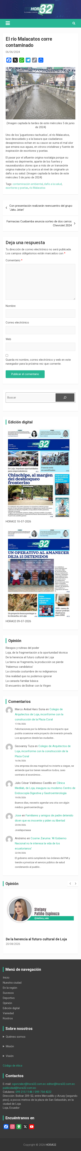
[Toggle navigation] (8, 23)
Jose (18, 815)
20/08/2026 (13, 943)
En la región (10, 987)
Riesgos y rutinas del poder (22, 648)
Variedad (8, 1013)
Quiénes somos (15, 1036)
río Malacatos (37, 187)
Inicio (6, 977)
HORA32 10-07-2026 (18, 521)
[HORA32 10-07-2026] (39, 473)
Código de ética (12, 1065)
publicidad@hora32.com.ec (19, 1088)
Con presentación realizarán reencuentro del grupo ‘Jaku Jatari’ (40, 207)
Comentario (14, 260)
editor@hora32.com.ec (61, 1084)
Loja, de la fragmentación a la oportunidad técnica (37, 652)
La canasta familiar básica (22, 681)
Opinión (7, 1003)
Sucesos (8, 993)
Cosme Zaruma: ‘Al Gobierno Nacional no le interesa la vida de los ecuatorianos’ (40, 843)
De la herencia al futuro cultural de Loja (30, 657)
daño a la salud (53, 184)
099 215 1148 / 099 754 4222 (33, 1092)
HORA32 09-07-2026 (18, 621)
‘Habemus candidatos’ (19, 666)
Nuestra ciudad (12, 982)
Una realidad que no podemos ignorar (29, 676)
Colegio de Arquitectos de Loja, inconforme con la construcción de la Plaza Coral (39, 714)
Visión (10, 1056)
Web (8, 339)
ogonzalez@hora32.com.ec (29, 1084)
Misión (10, 1046)
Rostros (8, 1018)
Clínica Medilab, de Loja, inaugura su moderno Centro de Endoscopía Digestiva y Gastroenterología (45, 788)
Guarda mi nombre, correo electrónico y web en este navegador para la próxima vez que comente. (38, 361)
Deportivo (9, 998)
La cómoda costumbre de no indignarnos (31, 671)
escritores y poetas (17, 187)
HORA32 (51, 1144)
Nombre (11, 306)
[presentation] (70, 883)
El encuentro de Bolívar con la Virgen (28, 685)
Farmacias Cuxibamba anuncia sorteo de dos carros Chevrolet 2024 (39, 223)
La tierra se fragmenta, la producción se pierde (34, 662)
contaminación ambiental (28, 184)
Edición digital (11, 1008)
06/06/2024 (13, 51)
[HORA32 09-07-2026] (39, 573)
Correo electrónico (17, 322)
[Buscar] (65, 397)
